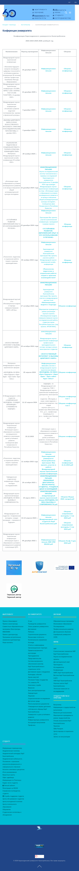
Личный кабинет (9, 785)
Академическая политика (11, 751)
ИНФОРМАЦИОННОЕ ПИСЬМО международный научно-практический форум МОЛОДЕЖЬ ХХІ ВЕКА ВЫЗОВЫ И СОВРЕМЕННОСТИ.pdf (48, 498)
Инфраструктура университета (38, 720)
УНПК (55, 637)
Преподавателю (33, 656)
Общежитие (7, 809)
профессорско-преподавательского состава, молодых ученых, (48, 345)
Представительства (34, 658)
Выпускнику (57, 704)
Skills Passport (58, 728)
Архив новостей (33, 677)
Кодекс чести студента (10, 783)
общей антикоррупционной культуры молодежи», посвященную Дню (48, 202)
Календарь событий (34, 674)
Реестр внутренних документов (38, 704)
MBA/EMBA (6, 632)
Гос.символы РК (33, 682)
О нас (30, 621)
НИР (54, 648)
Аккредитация (32, 693)
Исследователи (58, 667)
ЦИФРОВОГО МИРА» (48, 358)
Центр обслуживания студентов (13, 799)
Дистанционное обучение (62, 632)
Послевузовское (58, 626)
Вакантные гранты (9, 775)
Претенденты (58, 664)
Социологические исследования (39, 698)
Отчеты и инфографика (36, 645)
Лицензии (31, 696)
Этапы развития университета (38, 626)
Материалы (25, 25)
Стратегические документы (37, 634)
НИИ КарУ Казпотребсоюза (62, 680)
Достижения (32, 629)
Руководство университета (37, 624)
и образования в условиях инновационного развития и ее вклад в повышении (48, 195)
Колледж (31, 642)
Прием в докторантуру (10, 634)
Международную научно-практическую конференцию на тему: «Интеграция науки (48, 189)
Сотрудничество (63, 18)
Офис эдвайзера (8, 777)
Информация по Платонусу (12, 780)
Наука (57, 12)
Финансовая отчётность (36, 637)
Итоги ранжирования (10, 772)
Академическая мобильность (12, 759)
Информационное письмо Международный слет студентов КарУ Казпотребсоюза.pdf (48, 519)
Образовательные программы (63, 621)
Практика (56, 726)
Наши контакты (8, 642)
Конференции (58, 670)
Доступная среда (34, 701)
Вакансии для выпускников (62, 712)
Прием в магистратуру (10, 624)
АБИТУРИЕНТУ (40, 10)
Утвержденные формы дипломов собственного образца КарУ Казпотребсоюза (39, 709)
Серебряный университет (62, 634)
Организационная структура (37, 648)
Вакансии (31, 688)
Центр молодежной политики (12, 801)
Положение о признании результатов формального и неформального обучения (12, 764)
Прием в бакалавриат (10, 621)
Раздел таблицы (9, 25)
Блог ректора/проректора (36, 690)
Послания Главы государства (38, 680)
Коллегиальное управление (37, 640)
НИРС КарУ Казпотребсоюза (63, 672)
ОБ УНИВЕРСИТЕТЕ (59, 10)
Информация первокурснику (12, 748)
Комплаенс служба (34, 685)
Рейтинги (31, 632)
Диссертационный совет (61, 662)
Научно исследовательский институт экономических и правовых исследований (48, 174)
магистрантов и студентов (48, 349)
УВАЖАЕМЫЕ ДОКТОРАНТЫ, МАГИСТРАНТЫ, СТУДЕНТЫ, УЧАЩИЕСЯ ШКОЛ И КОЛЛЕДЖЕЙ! (48, 485)
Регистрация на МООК (10, 788)
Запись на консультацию (61, 736)
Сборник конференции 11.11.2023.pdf (67, 463)
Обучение (39, 12)
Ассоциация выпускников (36, 722)
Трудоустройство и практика (40, 16)
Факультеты (40, 18)
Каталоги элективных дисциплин (13, 769)
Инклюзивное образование (62, 624)
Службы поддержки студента (14, 796)
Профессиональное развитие (63, 629)
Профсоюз (31, 725)
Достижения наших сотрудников (39, 672)
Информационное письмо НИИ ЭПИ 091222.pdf (48, 542)
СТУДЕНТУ (59, 15)
